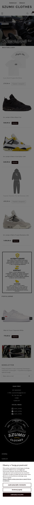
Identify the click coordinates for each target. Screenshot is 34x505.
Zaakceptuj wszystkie (17, 494)
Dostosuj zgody (17, 489)
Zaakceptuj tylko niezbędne (17, 485)
